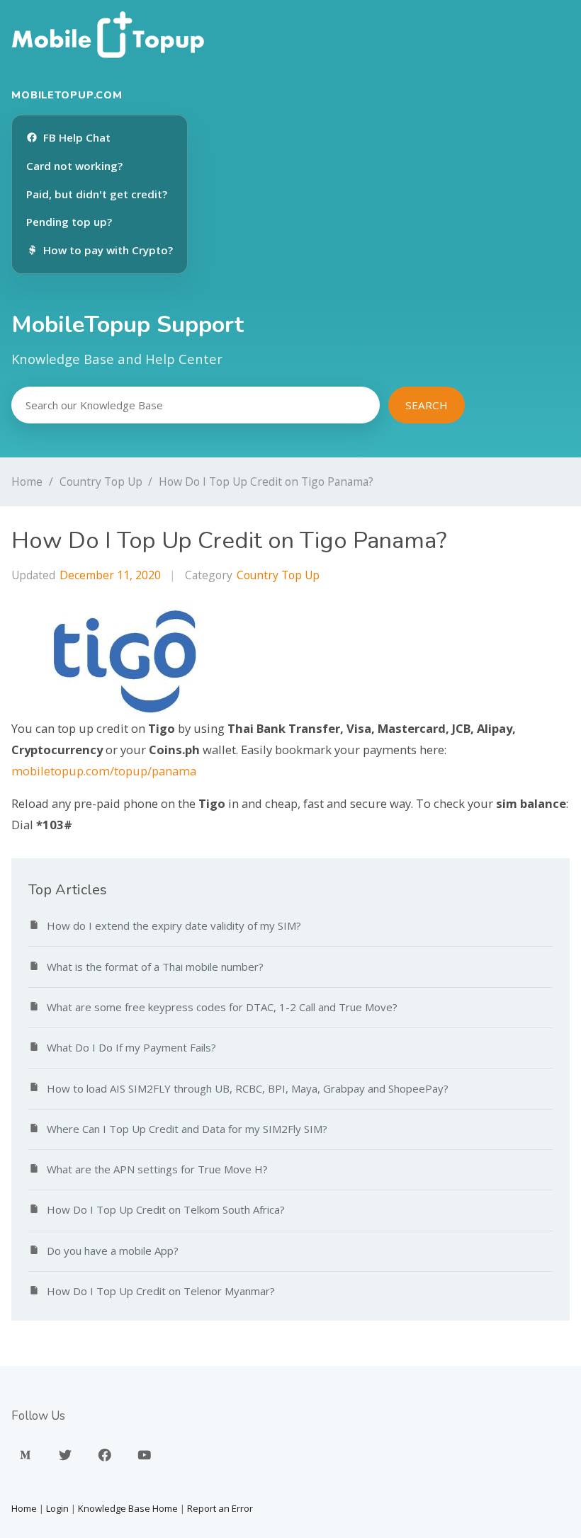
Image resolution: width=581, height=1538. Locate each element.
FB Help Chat (77, 137)
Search (426, 405)
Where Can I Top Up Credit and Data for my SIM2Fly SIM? (187, 1129)
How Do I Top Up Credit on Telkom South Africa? (166, 1209)
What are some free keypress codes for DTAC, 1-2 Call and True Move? (222, 1007)
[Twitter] (65, 1455)
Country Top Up (101, 481)
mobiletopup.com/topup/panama (103, 771)
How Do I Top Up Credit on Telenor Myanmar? (161, 1291)
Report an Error (220, 1508)
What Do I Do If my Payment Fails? (131, 1047)
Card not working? (74, 166)
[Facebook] (105, 1455)
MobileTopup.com (67, 95)
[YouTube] (144, 1455)
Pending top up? (69, 222)
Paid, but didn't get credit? (96, 194)
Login (57, 1508)
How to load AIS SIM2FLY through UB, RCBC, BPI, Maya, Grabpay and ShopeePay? (248, 1088)
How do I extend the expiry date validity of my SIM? (174, 925)
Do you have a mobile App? (113, 1250)
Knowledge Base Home (128, 1508)
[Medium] (25, 1455)
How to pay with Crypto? (108, 250)
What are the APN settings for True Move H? (157, 1169)
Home (27, 481)
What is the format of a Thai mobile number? (155, 966)
